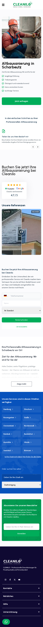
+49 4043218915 (21, 327)
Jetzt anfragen (21, 101)
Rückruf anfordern (21, 320)
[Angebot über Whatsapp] (6, 621)
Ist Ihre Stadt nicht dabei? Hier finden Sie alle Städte (23, 457)
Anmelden (21, 533)
